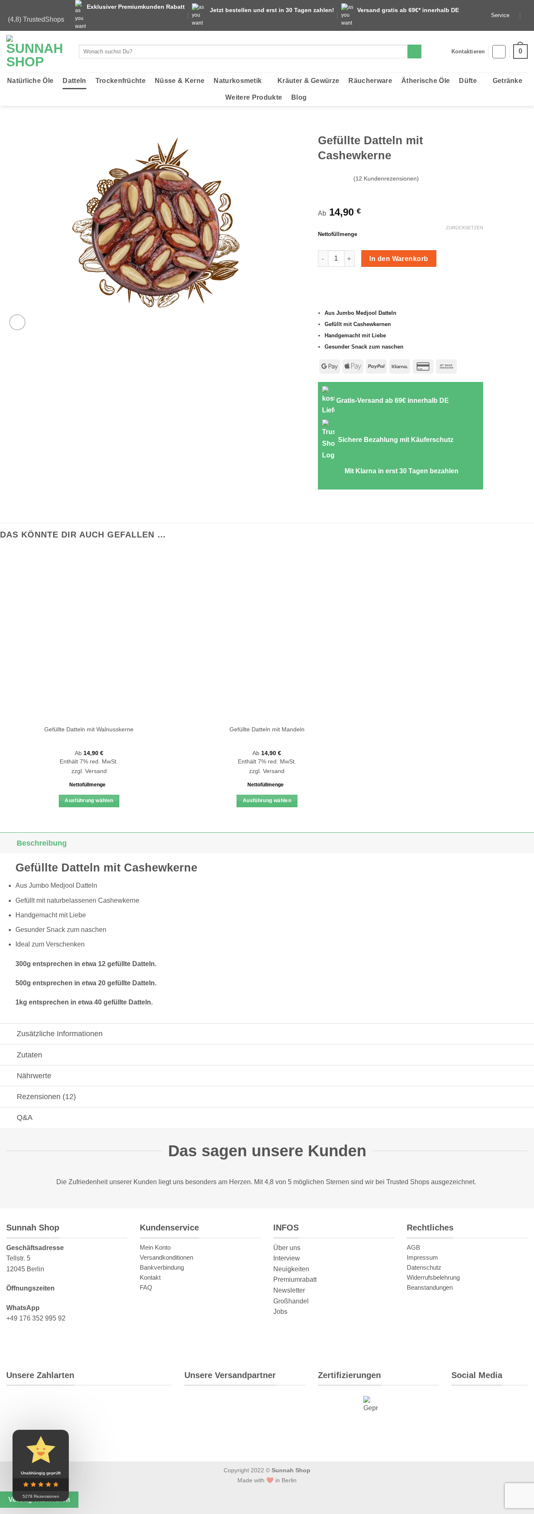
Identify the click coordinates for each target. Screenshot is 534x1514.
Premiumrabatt (295, 1279)
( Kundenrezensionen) (386, 178)
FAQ (146, 1287)
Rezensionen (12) (46, 1096)
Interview (286, 1258)
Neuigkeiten (291, 1269)
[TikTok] (466, 1429)
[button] (499, 51)
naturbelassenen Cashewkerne (93, 900)
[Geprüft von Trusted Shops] (371, 1405)
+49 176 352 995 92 (35, 1318)
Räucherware (370, 80)
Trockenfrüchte (121, 80)
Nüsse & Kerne (179, 80)
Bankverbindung (162, 1267)
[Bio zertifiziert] (336, 1404)
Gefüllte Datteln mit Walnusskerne (89, 729)
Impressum (422, 1257)
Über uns (286, 1247)
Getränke (508, 80)
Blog (299, 97)
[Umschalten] (8, 843)
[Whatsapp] (465, 1403)
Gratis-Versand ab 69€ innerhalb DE (392, 400)
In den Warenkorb (398, 258)
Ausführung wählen (89, 800)
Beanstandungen (430, 1287)
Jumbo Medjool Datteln (63, 885)
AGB (413, 1247)
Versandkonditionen (166, 1257)
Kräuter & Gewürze (308, 80)
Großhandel (291, 1301)
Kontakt (150, 1277)
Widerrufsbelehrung (433, 1277)
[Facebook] (494, 1429)
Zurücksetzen (464, 227)
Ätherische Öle (425, 80)
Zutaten (29, 1055)
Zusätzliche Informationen (60, 1033)
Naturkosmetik (238, 80)
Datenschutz (424, 1267)
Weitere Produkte (253, 97)
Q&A (25, 1117)
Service (500, 15)
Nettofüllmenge (337, 234)
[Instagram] (492, 1403)
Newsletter (289, 1290)
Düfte (468, 80)
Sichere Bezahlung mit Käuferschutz (395, 439)
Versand (96, 771)
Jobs (280, 1311)
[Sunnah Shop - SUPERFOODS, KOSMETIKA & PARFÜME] (36, 51)
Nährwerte (34, 1076)
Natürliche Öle (30, 80)
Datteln (74, 80)
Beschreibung (42, 843)
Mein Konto (155, 1247)
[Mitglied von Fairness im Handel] (400, 1405)
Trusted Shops (407, 1181)
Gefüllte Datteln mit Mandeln (267, 729)
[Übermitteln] (414, 52)
